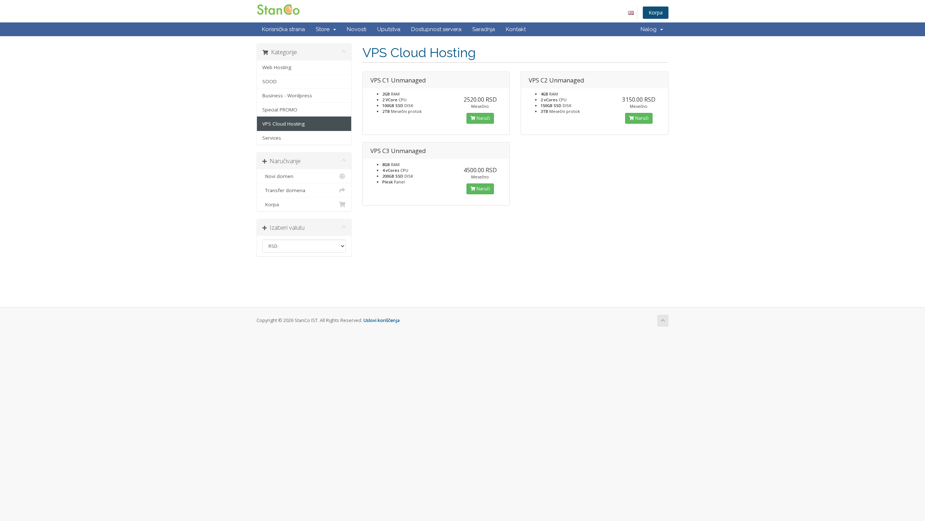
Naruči (483, 118)
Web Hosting (276, 67)
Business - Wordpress (287, 95)
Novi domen (277, 176)
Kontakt (516, 29)
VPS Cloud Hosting (283, 123)
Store (324, 29)
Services (271, 138)
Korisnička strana (283, 29)
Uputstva (388, 29)
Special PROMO (279, 109)
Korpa (656, 12)
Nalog (650, 29)
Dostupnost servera (436, 29)
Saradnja (483, 29)
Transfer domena (283, 190)
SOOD (269, 81)
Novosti (356, 29)
